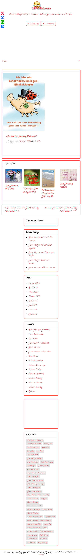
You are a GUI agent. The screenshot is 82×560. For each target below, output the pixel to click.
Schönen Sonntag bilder (34, 524)
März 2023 (33, 292)
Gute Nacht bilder (32, 455)
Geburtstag (30, 451)
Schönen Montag (35, 378)
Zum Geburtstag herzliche (66, 185)
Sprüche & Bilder (32, 531)
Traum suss (43, 539)
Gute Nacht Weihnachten (39, 343)
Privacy (41, 555)
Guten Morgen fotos (33, 477)
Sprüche (32, 391)
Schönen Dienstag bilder (34, 506)
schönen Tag (47, 524)
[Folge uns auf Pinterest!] (33, 25)
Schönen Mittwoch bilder (34, 517)
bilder (39, 141)
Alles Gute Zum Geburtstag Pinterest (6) (61, 209)
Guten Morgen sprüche (34, 495)
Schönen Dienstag (36, 360)
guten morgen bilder (33, 469)
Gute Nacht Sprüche (47, 462)
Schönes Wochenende (33, 528)
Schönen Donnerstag (37, 365)
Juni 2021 (33, 305)
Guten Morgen (34, 347)
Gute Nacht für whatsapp (34, 458)
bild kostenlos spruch (33, 447)
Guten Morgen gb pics (33, 488)
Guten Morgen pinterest (34, 491)
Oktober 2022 (34, 296)
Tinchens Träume (32, 539)
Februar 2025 (34, 283)
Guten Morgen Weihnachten (40, 351)
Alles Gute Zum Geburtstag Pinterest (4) (22, 209)
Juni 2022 (33, 301)
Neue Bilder (33, 356)
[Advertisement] (41, 42)
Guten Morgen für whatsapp (35, 484)
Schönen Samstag (35, 382)
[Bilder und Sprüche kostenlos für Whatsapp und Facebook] (41, 5)
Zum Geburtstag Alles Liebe (11, 187)
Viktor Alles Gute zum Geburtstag (30, 190)
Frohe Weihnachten (36, 334)
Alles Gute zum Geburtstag (39, 329)
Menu (4, 61)
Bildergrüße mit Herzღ (34, 444)
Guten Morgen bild (43, 466)
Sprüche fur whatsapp (46, 531)
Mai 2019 (33, 309)
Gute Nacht (33, 338)
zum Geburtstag (42, 542)
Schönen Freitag (35, 369)
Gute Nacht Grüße (32, 462)
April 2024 (33, 287)
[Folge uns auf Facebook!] (48, 25)
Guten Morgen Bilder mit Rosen (42, 267)
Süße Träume (44, 535)
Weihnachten (31, 542)
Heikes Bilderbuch (32, 499)
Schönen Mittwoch (36, 373)
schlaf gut (43, 499)
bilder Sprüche (48, 444)
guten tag (46, 495)
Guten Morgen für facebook (35, 480)
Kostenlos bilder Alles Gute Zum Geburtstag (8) (48, 193)
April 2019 (33, 314)
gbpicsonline (45, 447)
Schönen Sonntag (35, 387)
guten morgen (31, 466)
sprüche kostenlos (32, 535)
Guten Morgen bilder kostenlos (36, 473)
